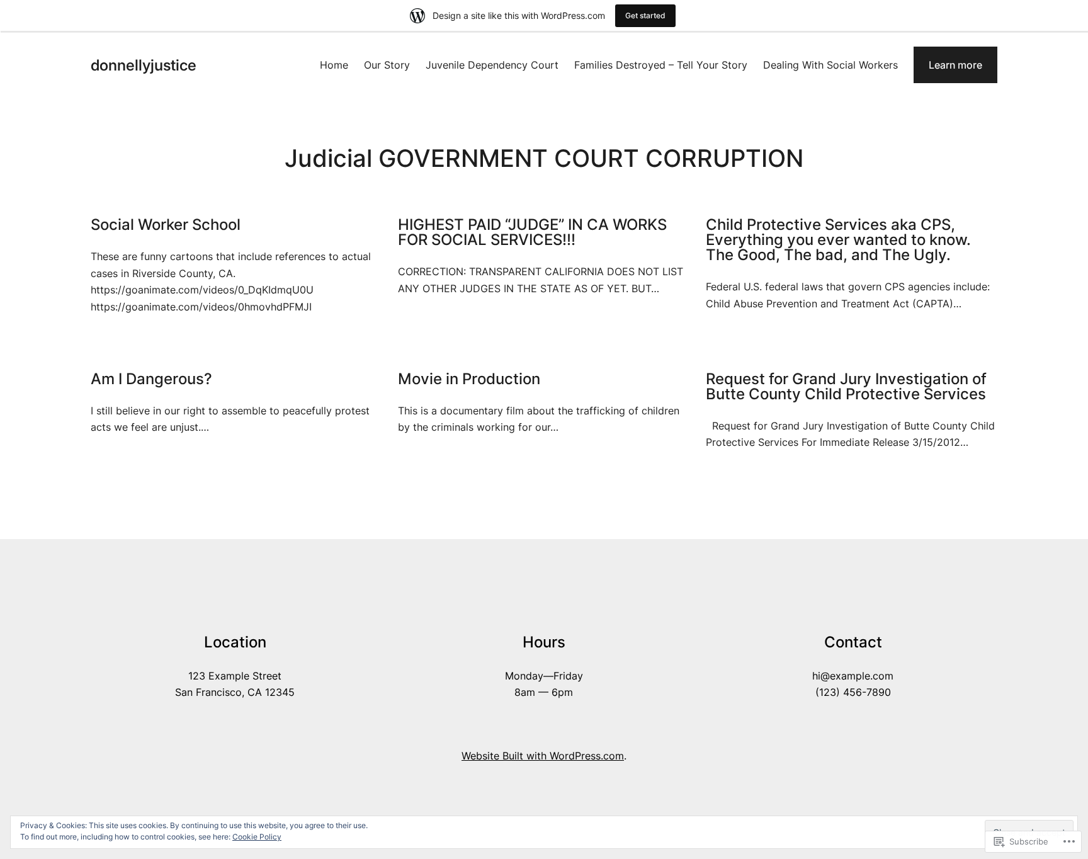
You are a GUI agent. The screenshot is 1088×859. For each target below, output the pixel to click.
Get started (645, 15)
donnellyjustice (143, 65)
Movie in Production (469, 379)
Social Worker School (166, 224)
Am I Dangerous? (151, 379)
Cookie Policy (256, 836)
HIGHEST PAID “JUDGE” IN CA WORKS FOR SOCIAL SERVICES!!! (532, 232)
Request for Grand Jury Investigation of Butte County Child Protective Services (846, 387)
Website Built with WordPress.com (543, 755)
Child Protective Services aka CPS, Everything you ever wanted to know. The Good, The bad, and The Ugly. (838, 240)
